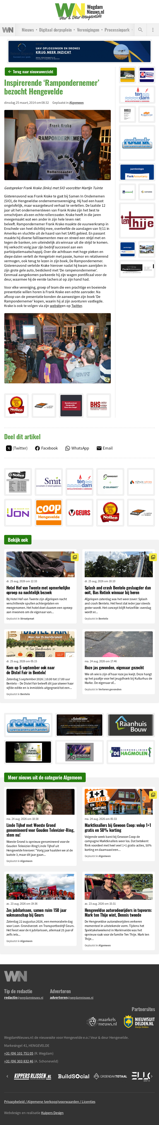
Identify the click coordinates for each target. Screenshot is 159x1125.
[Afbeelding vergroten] (57, 145)
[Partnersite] (101, 1022)
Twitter (76, 305)
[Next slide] (151, 1076)
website (56, 305)
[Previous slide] (7, 1076)
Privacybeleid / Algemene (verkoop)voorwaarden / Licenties (49, 1101)
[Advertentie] (16, 406)
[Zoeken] (140, 30)
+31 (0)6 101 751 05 (18, 1053)
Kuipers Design (52, 1112)
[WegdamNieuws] (79, 11)
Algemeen (76, 102)
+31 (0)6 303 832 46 (18, 1061)
